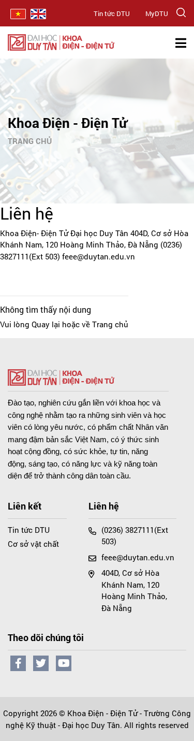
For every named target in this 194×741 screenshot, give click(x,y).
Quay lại (46, 324)
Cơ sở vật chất (33, 544)
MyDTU (156, 13)
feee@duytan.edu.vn (98, 256)
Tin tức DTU (112, 13)
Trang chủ (30, 141)
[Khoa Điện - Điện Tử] (61, 41)
